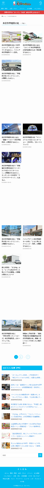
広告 (15, 476)
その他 (22, 481)
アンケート (19, 479)
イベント (30, 473)
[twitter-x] (21, 469)
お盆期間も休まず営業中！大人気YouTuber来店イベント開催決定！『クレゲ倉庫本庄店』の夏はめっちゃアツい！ (26, 425)
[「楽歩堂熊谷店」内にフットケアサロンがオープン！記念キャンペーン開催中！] (6, 436)
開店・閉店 (13, 473)
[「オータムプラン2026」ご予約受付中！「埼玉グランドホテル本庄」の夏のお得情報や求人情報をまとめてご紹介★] (6, 377)
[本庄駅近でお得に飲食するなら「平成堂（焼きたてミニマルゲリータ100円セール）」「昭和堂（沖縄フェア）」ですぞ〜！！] (6, 406)
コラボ (30, 476)
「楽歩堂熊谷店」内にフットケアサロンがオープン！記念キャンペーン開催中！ (26, 434)
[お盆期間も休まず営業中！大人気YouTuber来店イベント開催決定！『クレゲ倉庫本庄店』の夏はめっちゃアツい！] (6, 426)
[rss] (26, 469)
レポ (32, 479)
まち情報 (36, 473)
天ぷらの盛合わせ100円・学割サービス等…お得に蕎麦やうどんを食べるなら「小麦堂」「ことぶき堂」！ (26, 444)
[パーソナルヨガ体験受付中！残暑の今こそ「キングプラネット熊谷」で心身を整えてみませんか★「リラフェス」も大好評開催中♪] (6, 397)
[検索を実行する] (40, 455)
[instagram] (23, 469)
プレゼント (38, 479)
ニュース (26, 479)
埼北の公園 (6, 479)
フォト (13, 479)
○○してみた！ (8, 476)
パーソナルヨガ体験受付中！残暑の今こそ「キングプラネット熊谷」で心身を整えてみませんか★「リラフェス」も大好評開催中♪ (26, 395)
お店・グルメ (22, 473)
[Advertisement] (22, 103)
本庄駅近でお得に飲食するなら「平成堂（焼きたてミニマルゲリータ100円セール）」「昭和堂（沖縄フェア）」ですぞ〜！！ (26, 405)
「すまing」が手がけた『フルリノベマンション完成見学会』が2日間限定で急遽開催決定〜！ (26, 415)
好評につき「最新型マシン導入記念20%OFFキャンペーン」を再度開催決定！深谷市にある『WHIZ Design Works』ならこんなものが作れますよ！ (26, 386)
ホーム (7, 473)
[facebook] (18, 469)
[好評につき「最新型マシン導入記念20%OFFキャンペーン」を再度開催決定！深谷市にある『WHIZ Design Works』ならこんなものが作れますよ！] (6, 387)
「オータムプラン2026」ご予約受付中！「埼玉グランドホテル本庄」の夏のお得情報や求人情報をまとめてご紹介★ (26, 376)
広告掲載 (24, 476)
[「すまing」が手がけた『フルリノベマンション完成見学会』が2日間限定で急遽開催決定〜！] (6, 416)
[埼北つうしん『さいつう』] (22, 3)
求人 (18, 476)
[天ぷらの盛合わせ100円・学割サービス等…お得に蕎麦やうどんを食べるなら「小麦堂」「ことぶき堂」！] (6, 445)
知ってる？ (36, 476)
